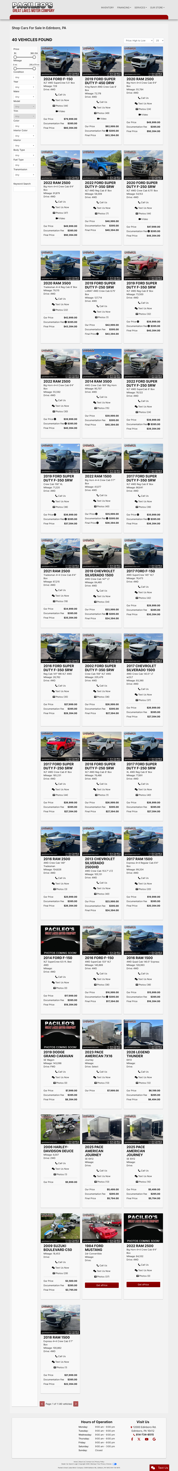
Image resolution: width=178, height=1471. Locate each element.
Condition (18, 71)
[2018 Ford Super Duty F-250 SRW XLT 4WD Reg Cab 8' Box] (101, 746)
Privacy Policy (99, 1462)
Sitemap (93, 1464)
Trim (15, 110)
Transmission (20, 169)
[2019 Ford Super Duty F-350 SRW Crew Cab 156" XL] (60, 458)
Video (61, 111)
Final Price (49, 127)
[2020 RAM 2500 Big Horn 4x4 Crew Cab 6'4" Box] (143, 61)
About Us (82, 1462)
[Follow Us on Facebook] (132, 1439)
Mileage (17, 60)
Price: (16, 49)
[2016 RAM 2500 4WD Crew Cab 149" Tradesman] (60, 841)
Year (15, 81)
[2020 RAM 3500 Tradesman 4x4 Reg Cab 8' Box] (60, 265)
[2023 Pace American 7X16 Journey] (101, 1034)
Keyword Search (22, 183)
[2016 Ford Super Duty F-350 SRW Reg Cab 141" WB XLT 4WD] (60, 648)
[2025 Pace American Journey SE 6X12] (101, 1129)
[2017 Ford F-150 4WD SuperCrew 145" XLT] (143, 553)
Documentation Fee (54, 123)
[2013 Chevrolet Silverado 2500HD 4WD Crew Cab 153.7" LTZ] (101, 841)
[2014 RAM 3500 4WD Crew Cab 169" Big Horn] (101, 363)
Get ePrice (101, 1285)
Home (76, 1462)
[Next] (75, 1404)
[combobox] (24, 77)
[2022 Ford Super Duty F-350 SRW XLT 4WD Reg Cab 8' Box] (101, 164)
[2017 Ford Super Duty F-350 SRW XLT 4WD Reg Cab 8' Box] (143, 458)
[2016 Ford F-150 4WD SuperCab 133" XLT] (101, 940)
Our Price (48, 119)
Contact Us (90, 1462)
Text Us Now (62, 100)
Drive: (47, 89)
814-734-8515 (145, 1434)
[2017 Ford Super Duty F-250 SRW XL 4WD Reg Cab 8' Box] (143, 746)
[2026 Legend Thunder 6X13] (143, 1034)
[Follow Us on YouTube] (146, 1439)
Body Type (19, 149)
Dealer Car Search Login (69, 1464)
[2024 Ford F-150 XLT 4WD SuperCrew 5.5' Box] (60, 61)
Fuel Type (18, 159)
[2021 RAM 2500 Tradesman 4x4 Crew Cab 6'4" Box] (60, 553)
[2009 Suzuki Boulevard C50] (60, 1227)
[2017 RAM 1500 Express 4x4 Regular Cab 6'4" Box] (143, 841)
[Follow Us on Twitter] (139, 1439)
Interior (17, 140)
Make (16, 91)
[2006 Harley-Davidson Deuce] (60, 1129)
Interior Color (20, 130)
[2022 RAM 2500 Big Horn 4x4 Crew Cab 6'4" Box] (60, 164)
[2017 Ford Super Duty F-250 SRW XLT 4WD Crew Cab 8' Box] (60, 746)
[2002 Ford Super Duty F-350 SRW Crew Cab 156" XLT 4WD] (101, 648)
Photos (61, 105)
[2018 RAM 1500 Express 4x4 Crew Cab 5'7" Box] (60, 1319)
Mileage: (48, 86)
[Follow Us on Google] (153, 1439)
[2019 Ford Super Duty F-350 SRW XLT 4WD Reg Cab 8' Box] (143, 265)
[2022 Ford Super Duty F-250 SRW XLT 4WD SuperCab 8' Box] (143, 363)
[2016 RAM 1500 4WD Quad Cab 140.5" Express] (143, 940)
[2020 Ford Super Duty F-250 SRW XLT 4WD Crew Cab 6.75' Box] (143, 164)
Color (16, 120)
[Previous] (42, 1404)
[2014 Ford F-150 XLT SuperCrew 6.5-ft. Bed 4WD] (60, 940)
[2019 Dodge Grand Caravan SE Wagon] (60, 1034)
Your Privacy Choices (104, 1464)
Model (16, 101)
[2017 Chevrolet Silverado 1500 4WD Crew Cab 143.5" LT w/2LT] (143, 648)
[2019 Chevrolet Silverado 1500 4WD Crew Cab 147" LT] (101, 553)
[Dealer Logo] (33, 7)
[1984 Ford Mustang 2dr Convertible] (101, 1227)
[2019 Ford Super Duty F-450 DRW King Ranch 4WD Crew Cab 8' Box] (101, 61)
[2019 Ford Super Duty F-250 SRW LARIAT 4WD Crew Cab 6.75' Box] (101, 265)
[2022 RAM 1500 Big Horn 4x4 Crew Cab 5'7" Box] (101, 458)
